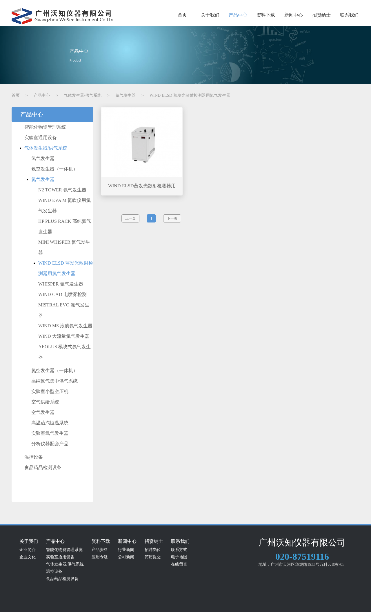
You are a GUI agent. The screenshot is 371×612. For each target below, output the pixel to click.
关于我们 (210, 14)
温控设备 (33, 457)
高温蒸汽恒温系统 (49, 422)
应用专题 (100, 557)
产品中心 (238, 14)
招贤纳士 (321, 14)
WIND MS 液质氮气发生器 (65, 325)
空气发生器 (42, 412)
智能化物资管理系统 (45, 127)
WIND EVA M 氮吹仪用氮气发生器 (64, 205)
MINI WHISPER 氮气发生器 (64, 247)
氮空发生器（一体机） (54, 370)
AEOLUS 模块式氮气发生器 (64, 352)
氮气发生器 (42, 179)
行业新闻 (126, 550)
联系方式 (179, 550)
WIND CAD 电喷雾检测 (62, 294)
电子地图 (179, 557)
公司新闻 (126, 557)
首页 (182, 14)
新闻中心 (293, 14)
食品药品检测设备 (42, 467)
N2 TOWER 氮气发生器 (62, 189)
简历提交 (153, 557)
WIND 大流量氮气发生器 (63, 336)
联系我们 (349, 14)
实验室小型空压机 (49, 391)
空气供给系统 (45, 401)
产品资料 (100, 550)
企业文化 (27, 557)
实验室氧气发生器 (49, 433)
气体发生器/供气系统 (45, 148)
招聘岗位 (153, 550)
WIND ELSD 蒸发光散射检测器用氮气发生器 (65, 268)
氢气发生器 (42, 158)
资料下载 (266, 14)
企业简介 (27, 550)
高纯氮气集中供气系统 (54, 380)
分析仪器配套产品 (49, 443)
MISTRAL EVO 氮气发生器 (63, 310)
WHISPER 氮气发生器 (60, 283)
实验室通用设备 (40, 137)
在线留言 (179, 564)
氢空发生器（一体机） (54, 168)
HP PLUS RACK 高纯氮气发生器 (64, 226)
